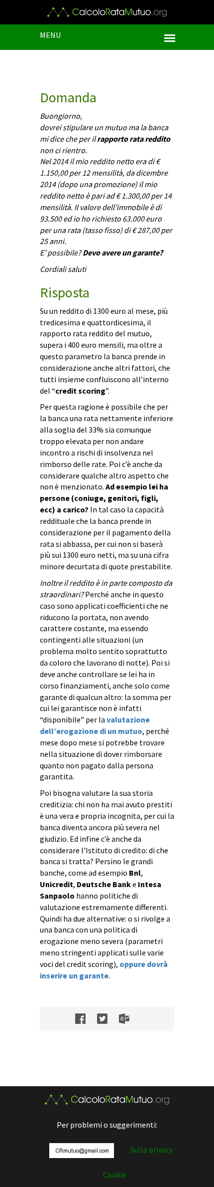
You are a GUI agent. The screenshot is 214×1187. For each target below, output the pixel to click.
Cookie (114, 1175)
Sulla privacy (151, 1150)
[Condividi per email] (129, 1019)
